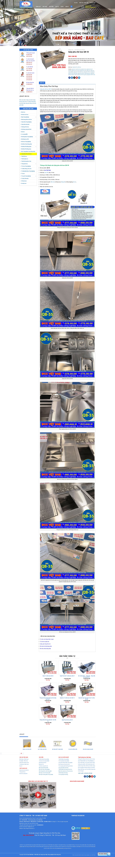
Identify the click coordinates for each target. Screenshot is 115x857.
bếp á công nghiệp (88, 844)
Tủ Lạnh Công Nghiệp (26, 176)
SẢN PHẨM (41, 757)
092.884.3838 (29, 54)
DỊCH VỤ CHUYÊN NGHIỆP (63, 757)
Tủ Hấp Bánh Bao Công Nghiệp (28, 171)
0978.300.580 (29, 76)
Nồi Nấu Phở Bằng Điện (26, 146)
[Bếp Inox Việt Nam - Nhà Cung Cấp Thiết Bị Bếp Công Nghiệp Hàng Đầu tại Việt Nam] (26, 4)
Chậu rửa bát (29, 100)
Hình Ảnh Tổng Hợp (83, 2)
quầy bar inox (83, 69)
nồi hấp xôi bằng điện (39, 846)
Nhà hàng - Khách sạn (23, 759)
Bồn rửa (52, 182)
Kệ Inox (23, 131)
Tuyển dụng (93, 2)
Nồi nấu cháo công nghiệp (44, 769)
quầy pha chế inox (87, 71)
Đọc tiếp (48, 680)
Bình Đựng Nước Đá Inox (26, 119)
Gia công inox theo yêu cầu (64, 764)
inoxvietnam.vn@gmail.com (90, 7)
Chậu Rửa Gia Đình (25, 124)
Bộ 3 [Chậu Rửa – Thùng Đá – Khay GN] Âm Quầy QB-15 (86, 676)
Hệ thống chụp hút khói (26, 129)
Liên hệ (66, 6)
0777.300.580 (29, 68)
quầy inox (88, 70)
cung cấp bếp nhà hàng (70, 844)
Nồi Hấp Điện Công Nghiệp (27, 136)
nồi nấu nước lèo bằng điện (90, 846)
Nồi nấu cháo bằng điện (45, 648)
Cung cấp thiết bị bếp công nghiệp (65, 762)
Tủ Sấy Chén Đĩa (24, 178)
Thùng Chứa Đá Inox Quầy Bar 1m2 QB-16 (48, 720)
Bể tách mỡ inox (24, 114)
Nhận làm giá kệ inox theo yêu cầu (65, 771)
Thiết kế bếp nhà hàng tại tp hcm (65, 769)
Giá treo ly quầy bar (23, 773)
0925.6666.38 (29, 64)
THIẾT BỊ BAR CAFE (23, 768)
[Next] (111, 23)
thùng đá (63, 182)
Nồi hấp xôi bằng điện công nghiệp (46, 774)
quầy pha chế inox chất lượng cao (83, 73)
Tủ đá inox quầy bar (44, 641)
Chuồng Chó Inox (25, 126)
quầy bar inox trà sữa (75, 70)
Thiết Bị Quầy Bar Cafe (26, 161)
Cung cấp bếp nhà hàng (63, 767)
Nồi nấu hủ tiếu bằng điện (46, 646)
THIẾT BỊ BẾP (80, 773)
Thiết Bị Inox (24, 156)
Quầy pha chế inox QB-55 (46, 89)
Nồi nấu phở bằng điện (43, 767)
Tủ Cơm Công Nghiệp (26, 166)
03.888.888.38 (29, 84)
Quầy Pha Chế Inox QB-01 (67, 720)
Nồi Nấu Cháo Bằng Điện (26, 144)
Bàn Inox (23, 112)
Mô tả (42, 82)
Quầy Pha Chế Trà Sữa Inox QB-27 (67, 676)
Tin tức (76, 2)
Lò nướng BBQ (24, 134)
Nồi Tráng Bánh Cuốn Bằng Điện (28, 151)
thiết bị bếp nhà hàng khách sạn (42, 844)
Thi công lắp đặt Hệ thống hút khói (65, 765)
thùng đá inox (46, 846)
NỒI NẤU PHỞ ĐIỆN (88, 773)
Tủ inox (23, 173)
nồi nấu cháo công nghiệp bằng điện (56, 848)
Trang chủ (38, 6)
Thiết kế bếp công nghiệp (63, 759)
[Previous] (4, 23)
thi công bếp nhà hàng (62, 844)
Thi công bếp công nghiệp (63, 760)
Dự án (62, 6)
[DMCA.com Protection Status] (85, 828)
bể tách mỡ (64, 846)
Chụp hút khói (69, 846)
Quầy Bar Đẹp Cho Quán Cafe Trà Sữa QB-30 (87, 698)
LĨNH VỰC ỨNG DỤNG (23, 757)
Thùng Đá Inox (24, 163)
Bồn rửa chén (22, 100)
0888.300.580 (29, 70)
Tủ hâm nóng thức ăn (43, 765)
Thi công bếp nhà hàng (63, 774)
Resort (20, 765)
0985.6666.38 (29, 62)
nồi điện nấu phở (32, 846)
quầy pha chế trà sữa (91, 74)
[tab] (42, 83)
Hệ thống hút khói (42, 762)
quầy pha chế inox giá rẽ (82, 74)
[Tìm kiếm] (71, 6)
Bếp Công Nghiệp (25, 117)
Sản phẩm (51, 6)
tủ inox (83, 846)
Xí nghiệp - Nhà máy (23, 760)
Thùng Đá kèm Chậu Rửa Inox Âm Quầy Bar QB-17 (48, 698)
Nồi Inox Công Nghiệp (26, 141)
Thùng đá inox (22, 771)
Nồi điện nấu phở (25, 103)
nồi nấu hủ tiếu (46, 848)
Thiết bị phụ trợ (24, 158)
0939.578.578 (88, 6)
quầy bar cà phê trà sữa (76, 69)
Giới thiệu (45, 6)
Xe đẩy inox (23, 183)
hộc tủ (74, 182)
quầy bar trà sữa (83, 70)
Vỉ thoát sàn (24, 180)
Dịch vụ (57, 6)
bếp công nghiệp (85, 855)
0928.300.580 (29, 74)
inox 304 (46, 172)
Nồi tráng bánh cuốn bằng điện (45, 771)
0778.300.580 (29, 79)
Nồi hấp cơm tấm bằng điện (44, 772)
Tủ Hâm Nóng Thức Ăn (26, 168)
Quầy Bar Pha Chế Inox (27, 153)
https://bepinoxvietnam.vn (28, 828)
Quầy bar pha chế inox (24, 770)
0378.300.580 (29, 78)
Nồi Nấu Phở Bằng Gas (26, 149)
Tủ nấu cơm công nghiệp (44, 760)
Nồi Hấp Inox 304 (25, 139)
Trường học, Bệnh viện (24, 764)
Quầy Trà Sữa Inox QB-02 (48, 676)
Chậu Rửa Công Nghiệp (26, 121)
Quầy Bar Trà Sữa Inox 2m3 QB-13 (67, 698)
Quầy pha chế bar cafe (24, 762)
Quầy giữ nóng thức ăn (45, 644)
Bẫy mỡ (32, 103)
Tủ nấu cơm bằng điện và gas (47, 639)
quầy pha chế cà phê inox (78, 71)
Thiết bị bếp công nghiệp (44, 759)
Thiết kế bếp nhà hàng (63, 772)
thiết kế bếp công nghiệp (52, 844)
